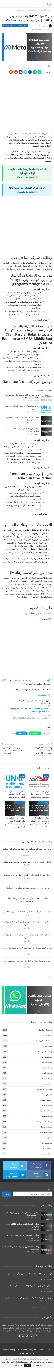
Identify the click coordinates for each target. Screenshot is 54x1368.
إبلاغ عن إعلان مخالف (27, 1353)
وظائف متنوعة (47, 1078)
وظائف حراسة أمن (45, 1132)
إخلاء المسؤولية (9, 1349)
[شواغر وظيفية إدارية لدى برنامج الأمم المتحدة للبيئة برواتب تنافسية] (46, 409)
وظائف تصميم (47, 1116)
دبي (16, 25)
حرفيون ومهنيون (46, 1100)
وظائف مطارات (46, 1154)
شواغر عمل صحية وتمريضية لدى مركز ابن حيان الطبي (27, 888)
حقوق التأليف (22, 1349)
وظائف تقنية (47, 1068)
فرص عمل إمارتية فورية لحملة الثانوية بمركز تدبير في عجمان (12, 750)
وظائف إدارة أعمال (8, 25)
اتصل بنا (48, 1349)
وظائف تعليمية (47, 1084)
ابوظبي (46, 776)
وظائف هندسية (47, 1046)
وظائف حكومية (43, 803)
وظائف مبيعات (47, 1057)
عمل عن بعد (47, 1095)
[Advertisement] (27, 104)
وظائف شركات (23, 25)
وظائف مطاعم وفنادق (44, 1121)
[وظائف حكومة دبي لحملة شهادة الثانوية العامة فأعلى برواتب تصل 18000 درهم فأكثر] (46, 1238)
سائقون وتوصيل (46, 1127)
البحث (50, 1189)
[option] (27, 909)
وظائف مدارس (47, 1143)
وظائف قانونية (47, 1105)
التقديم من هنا (46, 618)
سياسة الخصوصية (36, 1349)
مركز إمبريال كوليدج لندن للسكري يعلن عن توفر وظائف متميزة (28, 1298)
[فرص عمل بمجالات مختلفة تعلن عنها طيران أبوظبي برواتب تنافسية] (46, 398)
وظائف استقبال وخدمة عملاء (42, 1041)
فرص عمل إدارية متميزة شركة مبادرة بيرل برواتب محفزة (27, 911)
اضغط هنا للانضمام (26, 177)
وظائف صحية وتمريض (44, 1089)
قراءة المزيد (17, 1365)
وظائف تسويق (47, 1062)
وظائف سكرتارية (46, 1111)
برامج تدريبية (47, 1148)
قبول (27, 1365)
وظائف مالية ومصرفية (44, 1051)
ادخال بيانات (47, 1138)
